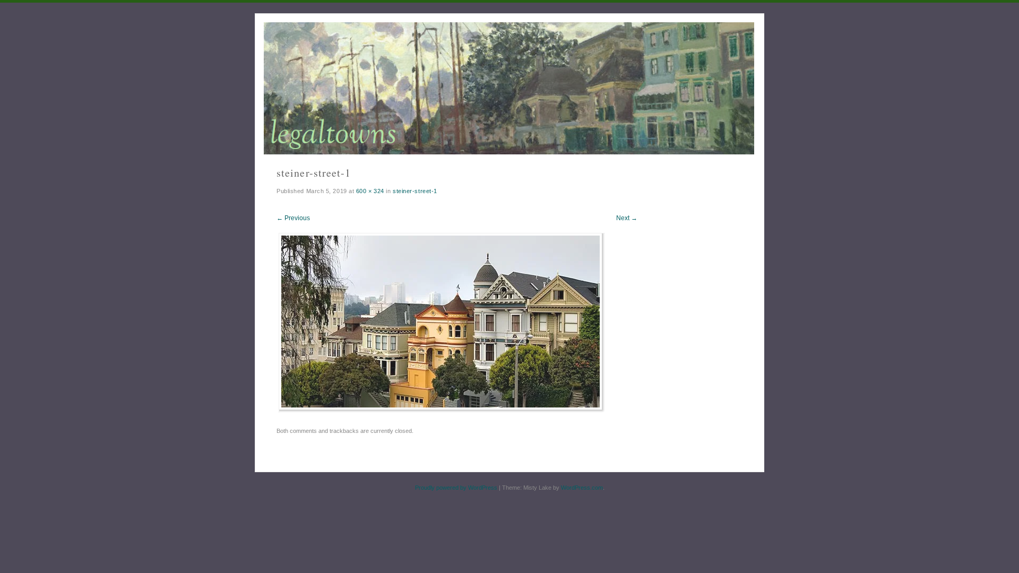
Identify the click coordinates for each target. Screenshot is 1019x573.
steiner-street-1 (415, 191)
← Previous (293, 218)
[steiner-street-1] (442, 410)
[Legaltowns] (509, 88)
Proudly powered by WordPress (456, 487)
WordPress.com (582, 487)
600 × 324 (370, 191)
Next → (626, 218)
